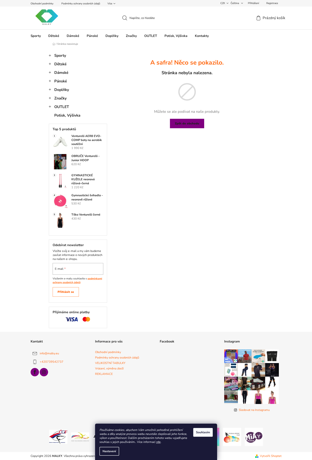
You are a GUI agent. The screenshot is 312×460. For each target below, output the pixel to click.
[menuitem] (35, 36)
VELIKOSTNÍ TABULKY (110, 363)
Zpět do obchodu (187, 124)
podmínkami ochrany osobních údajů (77, 280)
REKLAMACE (104, 374)
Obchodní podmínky (42, 3)
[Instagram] (44, 372)
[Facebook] (35, 372)
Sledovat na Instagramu (254, 410)
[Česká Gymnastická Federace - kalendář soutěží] (58, 437)
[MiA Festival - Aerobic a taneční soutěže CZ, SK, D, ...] (254, 437)
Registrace (272, 3)
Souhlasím (203, 432)
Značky (60, 98)
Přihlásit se (66, 292)
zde (158, 442)
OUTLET (61, 106)
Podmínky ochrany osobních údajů (80, 3)
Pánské (60, 81)
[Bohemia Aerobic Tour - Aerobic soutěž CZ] (232, 437)
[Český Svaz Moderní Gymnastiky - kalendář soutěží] (80, 437)
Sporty (60, 55)
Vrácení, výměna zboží (109, 369)
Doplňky (61, 89)
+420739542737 (51, 362)
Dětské (60, 64)
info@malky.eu (49, 353)
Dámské (61, 72)
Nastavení (109, 451)
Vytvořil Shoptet (271, 456)
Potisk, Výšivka (67, 115)
